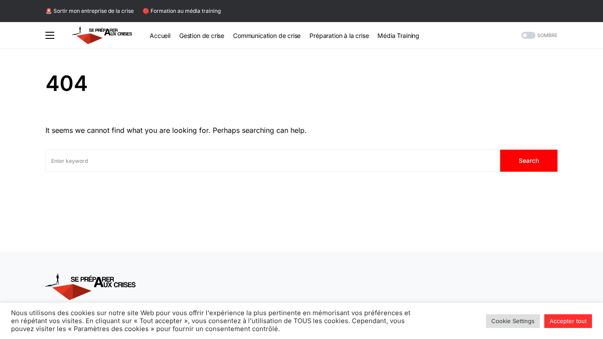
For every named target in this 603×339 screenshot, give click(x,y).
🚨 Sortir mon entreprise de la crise (89, 11)
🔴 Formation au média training (182, 11)
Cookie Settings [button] (513, 320)
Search (529, 160)
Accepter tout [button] (568, 320)
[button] (49, 35)
